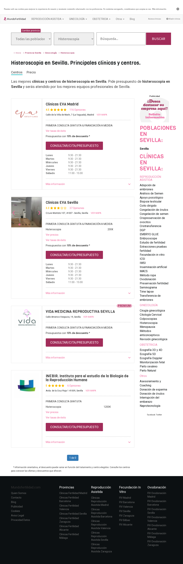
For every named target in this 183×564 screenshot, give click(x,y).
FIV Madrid (125, 497)
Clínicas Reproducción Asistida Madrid (100, 501)
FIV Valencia (126, 506)
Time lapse (147, 291)
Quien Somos (18, 493)
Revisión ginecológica (153, 339)
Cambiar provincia (31, 30)
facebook (151, 415)
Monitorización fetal (152, 362)
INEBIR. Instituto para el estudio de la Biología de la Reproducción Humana (87, 378)
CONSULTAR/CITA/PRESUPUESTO (74, 146)
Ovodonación (148, 279)
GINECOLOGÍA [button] (77, 19)
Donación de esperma (153, 389)
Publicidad (17, 506)
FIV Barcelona (127, 502)
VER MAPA (102, 115)
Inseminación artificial (153, 267)
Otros (143, 376)
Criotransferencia (150, 226)
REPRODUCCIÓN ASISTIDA (150, 178)
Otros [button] (119, 19)
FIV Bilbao (124, 520)
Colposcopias (148, 318)
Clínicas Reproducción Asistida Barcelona (101, 513)
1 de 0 (72, 457)
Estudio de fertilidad (152, 242)
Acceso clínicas (154, 19)
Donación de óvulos (152, 393)
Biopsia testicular (151, 201)
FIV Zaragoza (126, 515)
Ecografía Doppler (151, 358)
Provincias (66, 487)
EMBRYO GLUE (149, 234)
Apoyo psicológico (151, 197)
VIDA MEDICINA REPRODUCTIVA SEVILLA (80, 311)
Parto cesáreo (148, 366)
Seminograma (148, 287)
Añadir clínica (174, 19)
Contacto (16, 497)
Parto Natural (148, 370)
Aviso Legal (17, 515)
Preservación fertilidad (154, 283)
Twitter (159, 415)
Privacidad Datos (20, 520)
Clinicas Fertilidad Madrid (73, 493)
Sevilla (144, 148)
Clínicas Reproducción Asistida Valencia (100, 525)
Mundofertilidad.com (26, 487)
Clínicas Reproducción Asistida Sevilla (99, 536)
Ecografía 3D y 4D (151, 350)
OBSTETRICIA (148, 344)
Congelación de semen (154, 214)
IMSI (143, 263)
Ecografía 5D (148, 354)
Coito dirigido (148, 205)
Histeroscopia (148, 323)
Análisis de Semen (151, 193)
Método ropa (148, 275)
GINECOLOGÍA (149, 305)
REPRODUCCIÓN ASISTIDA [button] (46, 19)
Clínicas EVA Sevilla (62, 202)
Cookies (15, 511)
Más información (159, 9)
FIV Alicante (125, 524)
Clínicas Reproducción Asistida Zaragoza (101, 548)
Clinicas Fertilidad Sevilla (73, 513)
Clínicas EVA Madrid (62, 104)
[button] (88, 184)
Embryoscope (148, 238)
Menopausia (147, 327)
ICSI (142, 259)
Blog (132, 19)
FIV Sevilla (124, 511)
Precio (31, 72)
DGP (142, 230)
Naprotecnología (150, 406)
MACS (144, 271)
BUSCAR (158, 38)
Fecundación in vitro (152, 254)
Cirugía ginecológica (152, 310)
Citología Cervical (151, 314)
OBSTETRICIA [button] (100, 19)
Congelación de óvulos (154, 209)
